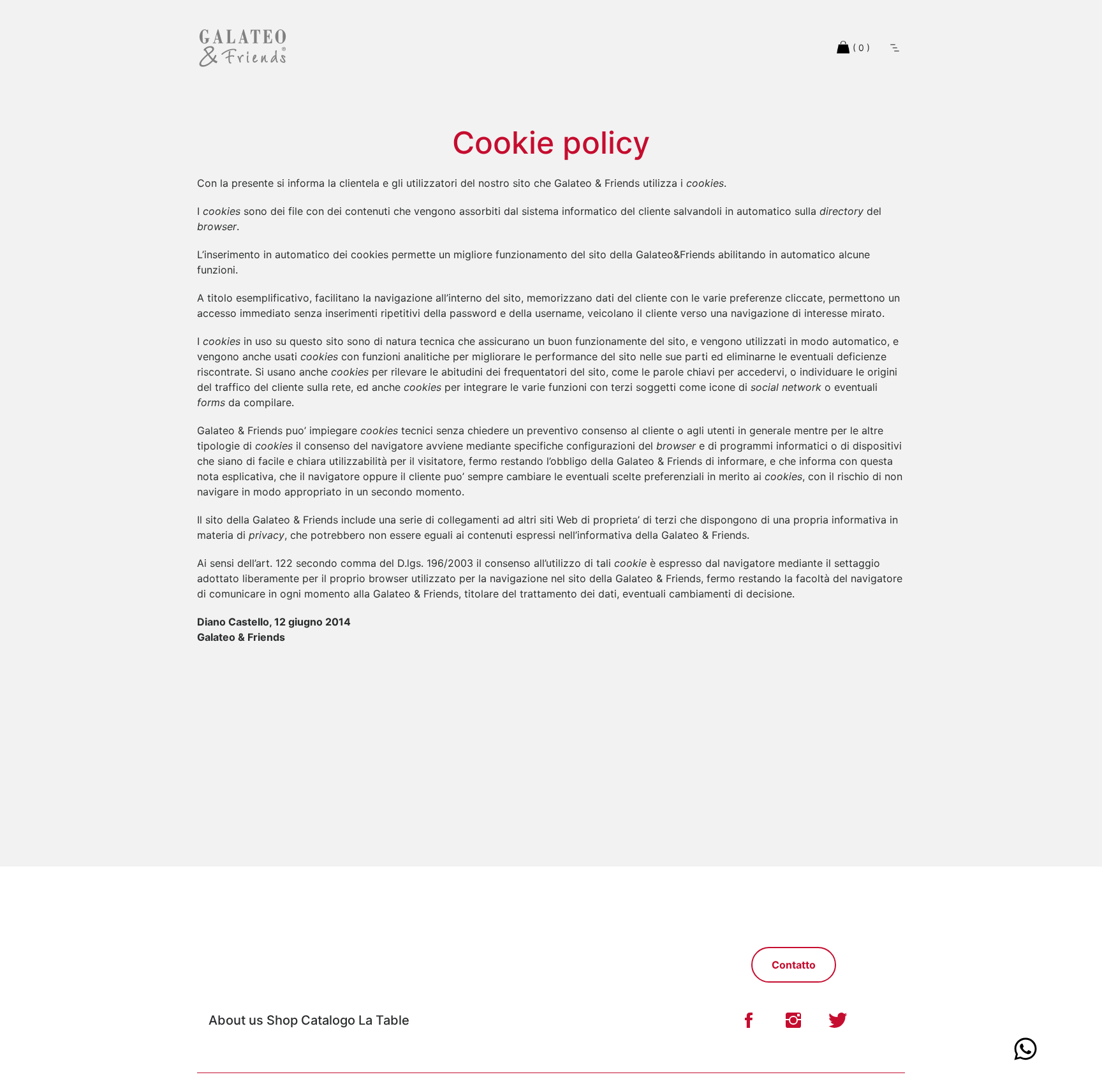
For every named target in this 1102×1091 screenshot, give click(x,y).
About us (236, 1020)
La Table (383, 1020)
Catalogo (329, 1020)
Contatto (794, 964)
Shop (282, 1020)
